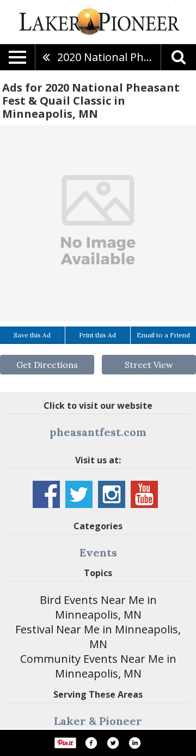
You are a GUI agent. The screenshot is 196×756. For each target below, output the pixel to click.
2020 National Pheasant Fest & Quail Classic (109, 57)
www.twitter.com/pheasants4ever (79, 494)
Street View (149, 364)
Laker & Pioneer (98, 721)
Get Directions (47, 364)
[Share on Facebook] (91, 743)
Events (98, 552)
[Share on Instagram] (134, 743)
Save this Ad (32, 335)
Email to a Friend (163, 335)
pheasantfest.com (98, 432)
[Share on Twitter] (113, 743)
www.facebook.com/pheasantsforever (46, 494)
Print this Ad (97, 335)
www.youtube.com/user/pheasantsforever (144, 494)
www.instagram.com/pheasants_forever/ (111, 494)
